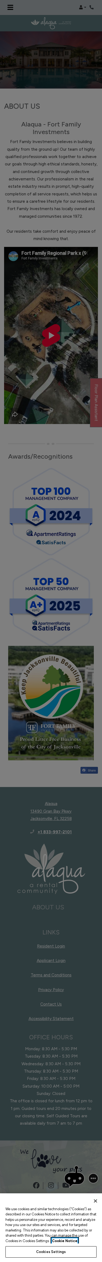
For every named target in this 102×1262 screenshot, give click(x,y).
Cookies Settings (51, 1252)
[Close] (95, 1201)
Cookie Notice (65, 1241)
